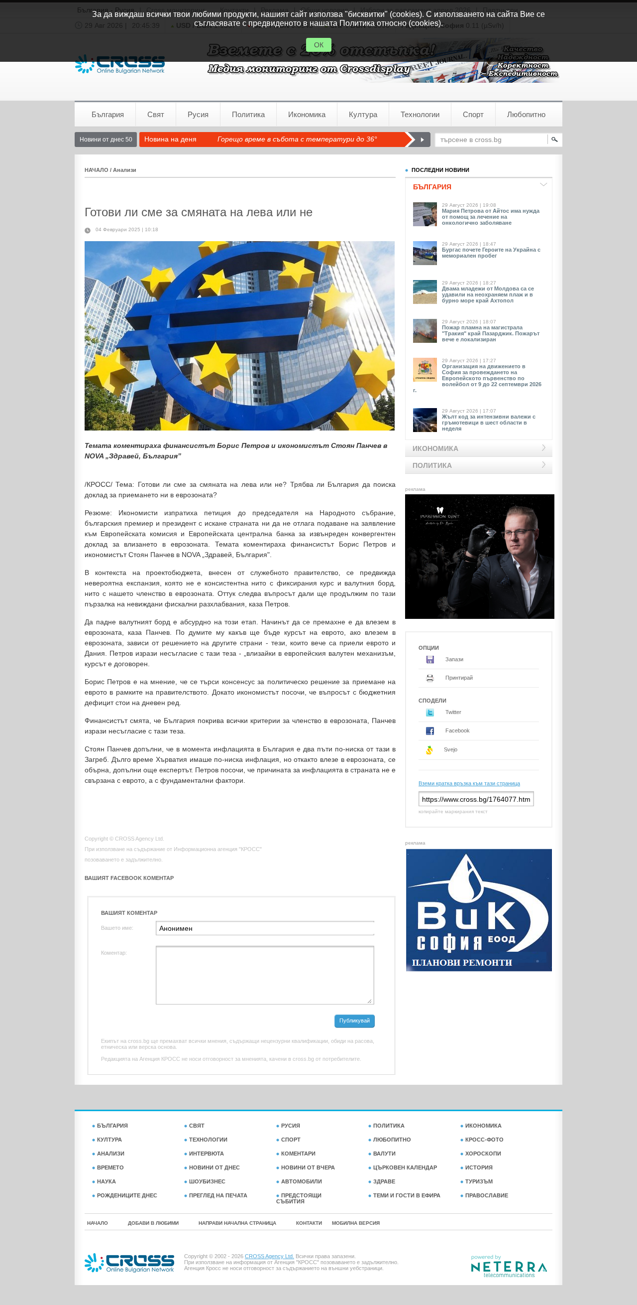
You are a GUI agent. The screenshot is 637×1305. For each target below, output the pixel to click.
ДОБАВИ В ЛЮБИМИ (153, 1223)
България (108, 114)
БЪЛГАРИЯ (112, 1126)
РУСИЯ (290, 1126)
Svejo (449, 749)
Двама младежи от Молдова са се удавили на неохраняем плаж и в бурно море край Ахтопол (488, 294)
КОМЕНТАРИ (298, 1154)
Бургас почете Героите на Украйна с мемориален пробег (491, 253)
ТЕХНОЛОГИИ (208, 1140)
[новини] (120, 64)
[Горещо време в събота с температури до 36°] (417, 139)
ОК (318, 45)
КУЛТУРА (109, 1140)
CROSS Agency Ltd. (269, 1256)
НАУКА (106, 1181)
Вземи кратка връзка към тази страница (469, 783)
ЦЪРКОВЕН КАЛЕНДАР (405, 1167)
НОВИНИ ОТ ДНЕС (214, 1167)
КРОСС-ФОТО (484, 1140)
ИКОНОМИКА (483, 1126)
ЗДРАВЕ (384, 1181)
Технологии (420, 114)
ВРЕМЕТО (110, 1167)
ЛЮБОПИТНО (392, 1140)
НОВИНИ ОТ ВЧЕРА (308, 1167)
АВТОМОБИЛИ (301, 1181)
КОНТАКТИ (309, 1223)
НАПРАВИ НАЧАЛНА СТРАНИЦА (237, 1223)
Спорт (473, 114)
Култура (363, 114)
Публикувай (354, 1020)
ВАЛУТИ (384, 1154)
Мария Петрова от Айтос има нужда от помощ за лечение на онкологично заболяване (490, 217)
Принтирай (458, 678)
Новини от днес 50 (106, 139)
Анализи (124, 170)
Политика (248, 114)
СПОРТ (291, 1140)
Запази (453, 659)
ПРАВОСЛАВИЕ (486, 1195)
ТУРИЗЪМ (479, 1181)
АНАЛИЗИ (110, 1154)
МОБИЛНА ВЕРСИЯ (356, 1223)
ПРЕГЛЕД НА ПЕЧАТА (218, 1195)
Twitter (452, 712)
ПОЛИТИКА (389, 1126)
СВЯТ (197, 1126)
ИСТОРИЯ (479, 1167)
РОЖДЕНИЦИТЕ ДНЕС (127, 1195)
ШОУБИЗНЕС (207, 1181)
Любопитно (526, 114)
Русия (198, 114)
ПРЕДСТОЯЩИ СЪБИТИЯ (298, 1198)
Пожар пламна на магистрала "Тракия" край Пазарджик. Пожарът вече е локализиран (490, 333)
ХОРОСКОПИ (483, 1154)
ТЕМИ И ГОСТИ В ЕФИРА (406, 1195)
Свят (155, 114)
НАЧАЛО (96, 170)
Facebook (457, 730)
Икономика (306, 114)
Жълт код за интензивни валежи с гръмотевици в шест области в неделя (488, 423)
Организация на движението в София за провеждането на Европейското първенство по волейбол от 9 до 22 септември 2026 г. (477, 378)
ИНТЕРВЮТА (206, 1154)
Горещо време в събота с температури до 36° (297, 139)
